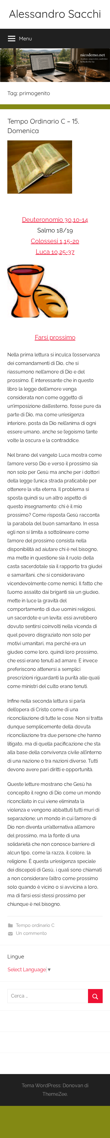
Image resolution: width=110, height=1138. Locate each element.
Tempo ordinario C (35, 925)
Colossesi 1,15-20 (55, 241)
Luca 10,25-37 (55, 251)
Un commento (31, 933)
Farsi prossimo (55, 337)
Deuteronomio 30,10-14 (55, 219)
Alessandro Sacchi (55, 13)
